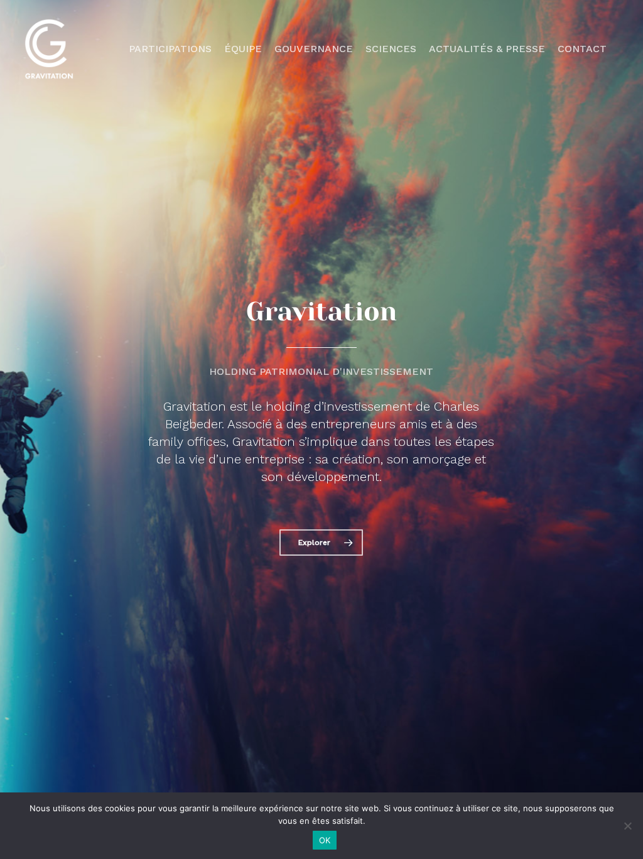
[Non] (627, 825)
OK (325, 840)
